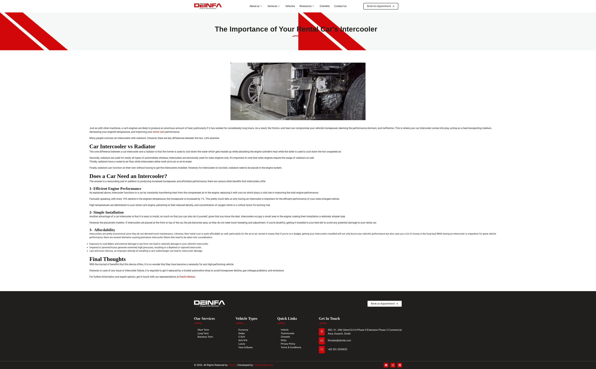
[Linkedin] (399, 365)
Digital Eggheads (263, 365)
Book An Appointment (379, 6)
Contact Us (340, 6)
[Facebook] (386, 365)
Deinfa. (232, 365)
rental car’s (159, 131)
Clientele (325, 6)
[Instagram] (393, 365)
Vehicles (290, 6)
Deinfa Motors (187, 276)
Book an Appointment (383, 303)
